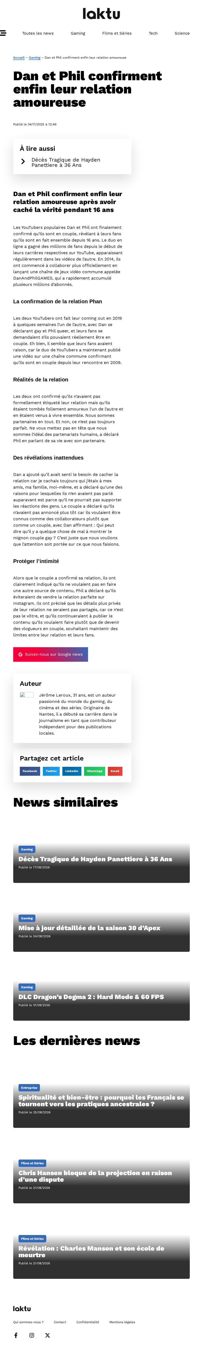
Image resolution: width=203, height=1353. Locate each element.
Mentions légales (122, 1322)
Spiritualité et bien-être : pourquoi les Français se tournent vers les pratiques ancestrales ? (101, 1101)
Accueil (19, 57)
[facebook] (16, 1335)
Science (182, 33)
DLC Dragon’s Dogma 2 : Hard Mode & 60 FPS (91, 997)
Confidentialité (87, 1322)
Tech (153, 33)
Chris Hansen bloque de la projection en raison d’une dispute (95, 1176)
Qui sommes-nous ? (28, 1322)
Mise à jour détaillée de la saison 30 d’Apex (89, 928)
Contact (60, 1322)
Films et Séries (117, 33)
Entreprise (29, 1088)
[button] (30, 771)
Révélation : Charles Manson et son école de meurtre (91, 1252)
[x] (47, 1335)
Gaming (78, 33)
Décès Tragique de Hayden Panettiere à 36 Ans (65, 162)
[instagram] (31, 1335)
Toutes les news (38, 33)
